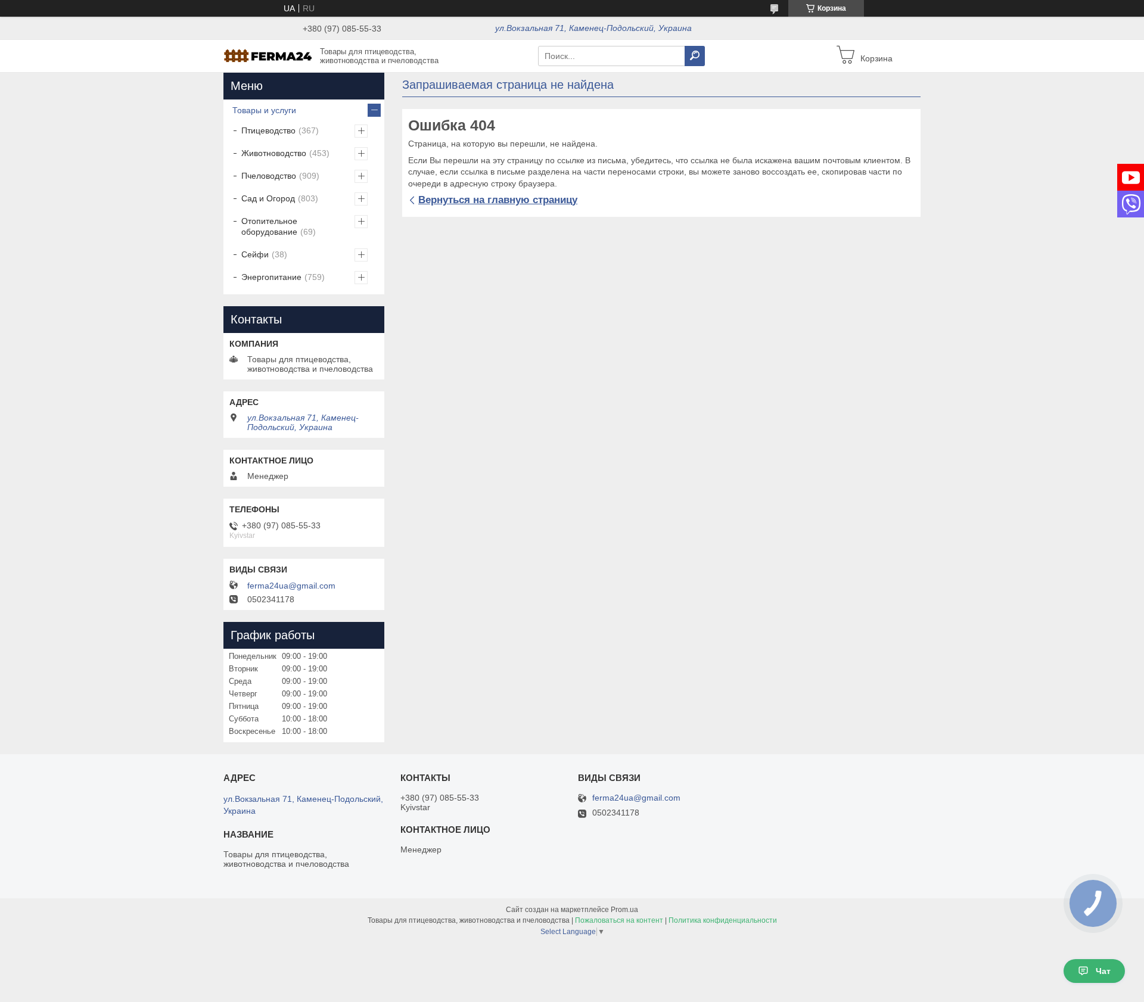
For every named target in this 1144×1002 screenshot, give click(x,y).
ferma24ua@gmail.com (291, 585)
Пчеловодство (268, 176)
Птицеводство (268, 130)
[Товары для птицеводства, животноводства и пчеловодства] (268, 55)
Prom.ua (624, 909)
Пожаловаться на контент (619, 920)
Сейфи (255, 254)
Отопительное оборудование (269, 226)
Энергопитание (271, 277)
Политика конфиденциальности (723, 920)
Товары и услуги (264, 110)
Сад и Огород (268, 198)
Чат (1103, 971)
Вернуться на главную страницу (497, 200)
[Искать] (695, 56)
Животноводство (273, 153)
